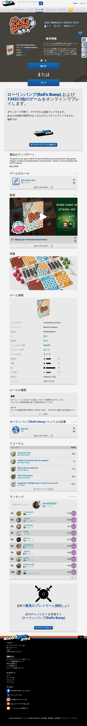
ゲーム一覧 (39, 9)
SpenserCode (24, 478)
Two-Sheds (23, 470)
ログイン (83, 3)
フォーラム (62, 9)
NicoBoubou (28, 545)
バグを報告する (12, 666)
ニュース (29, 9)
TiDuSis (26, 551)
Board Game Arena (15, 718)
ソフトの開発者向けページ (15, 661)
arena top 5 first (24, 453)
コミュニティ (51, 9)
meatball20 (50, 503)
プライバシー (66, 718)
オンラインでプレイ (43, 628)
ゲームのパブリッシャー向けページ (18, 659)
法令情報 (44, 718)
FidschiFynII (28, 512)
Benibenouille (29, 564)
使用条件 (51, 718)
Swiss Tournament (25, 475)
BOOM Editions (27, 50)
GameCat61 (28, 525)
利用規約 (58, 718)
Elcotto (26, 558)
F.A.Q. (8, 650)
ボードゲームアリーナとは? (16, 645)
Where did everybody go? (28, 468)
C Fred (21, 485)
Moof (23, 55)
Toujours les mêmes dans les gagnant (33, 460)
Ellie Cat (26, 538)
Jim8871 (27, 519)
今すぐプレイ (19, 9)
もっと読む (43, 414)
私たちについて (12, 647)
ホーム (9, 675)
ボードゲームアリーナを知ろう (43, 145)
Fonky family (24, 455)
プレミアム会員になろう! (15, 668)
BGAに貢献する (12, 663)
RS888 (26, 532)
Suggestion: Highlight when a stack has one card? (38, 483)
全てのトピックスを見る (43, 489)
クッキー (75, 718)
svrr (25, 571)
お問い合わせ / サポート (15, 651)
